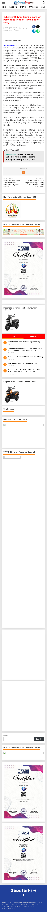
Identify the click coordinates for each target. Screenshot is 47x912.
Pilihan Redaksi (23, 29)
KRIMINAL (14, 907)
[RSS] (23, 172)
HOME (40, 903)
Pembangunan (13, 29)
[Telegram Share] (34, 31)
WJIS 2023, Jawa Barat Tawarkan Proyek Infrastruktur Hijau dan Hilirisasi (11, 182)
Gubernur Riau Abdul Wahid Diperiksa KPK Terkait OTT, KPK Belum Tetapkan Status (23, 371)
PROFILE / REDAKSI (8, 909)
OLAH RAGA (35, 905)
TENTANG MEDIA (26, 907)
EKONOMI (5, 907)
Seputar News (7, 30)
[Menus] (3, 2)
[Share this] (34, 26)
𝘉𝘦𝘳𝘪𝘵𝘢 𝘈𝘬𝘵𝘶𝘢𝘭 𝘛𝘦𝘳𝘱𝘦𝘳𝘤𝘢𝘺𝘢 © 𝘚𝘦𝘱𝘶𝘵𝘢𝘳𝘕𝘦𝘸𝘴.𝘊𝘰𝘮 (19, 903)
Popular (13, 336)
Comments (34, 336)
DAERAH (14, 905)
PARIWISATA (24, 905)
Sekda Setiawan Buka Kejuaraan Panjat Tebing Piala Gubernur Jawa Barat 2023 (34, 182)
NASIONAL (5, 905)
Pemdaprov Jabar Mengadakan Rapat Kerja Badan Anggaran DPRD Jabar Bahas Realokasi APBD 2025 (25, 349)
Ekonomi (6, 29)
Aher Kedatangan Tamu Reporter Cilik (22, 363)
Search (5, 736)
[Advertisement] (23, 654)
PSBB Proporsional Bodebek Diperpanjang (24, 342)
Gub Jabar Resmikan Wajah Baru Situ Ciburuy (25, 357)
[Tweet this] (38, 26)
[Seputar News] (24, 2)
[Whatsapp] (38, 31)
